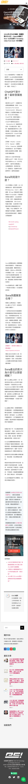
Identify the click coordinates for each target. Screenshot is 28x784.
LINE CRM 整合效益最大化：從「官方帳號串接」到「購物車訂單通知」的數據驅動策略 (16, 692)
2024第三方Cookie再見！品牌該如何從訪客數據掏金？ (15, 579)
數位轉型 (12, 9)
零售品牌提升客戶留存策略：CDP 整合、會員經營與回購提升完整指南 (16, 681)
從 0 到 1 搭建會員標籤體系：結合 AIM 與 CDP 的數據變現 (16, 671)
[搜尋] (22, 628)
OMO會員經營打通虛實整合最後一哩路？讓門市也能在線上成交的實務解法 (16, 661)
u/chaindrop (13, 226)
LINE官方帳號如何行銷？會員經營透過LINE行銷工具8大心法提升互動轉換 (15, 564)
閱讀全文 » (11, 666)
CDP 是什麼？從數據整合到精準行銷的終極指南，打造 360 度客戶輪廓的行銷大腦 (16, 703)
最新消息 (18, 9)
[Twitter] (14, 777)
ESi (9, 9)
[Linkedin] (18, 777)
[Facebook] (9, 777)
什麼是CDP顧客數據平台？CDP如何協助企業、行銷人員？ (15, 572)
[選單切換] (26, 3)
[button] (10, 24)
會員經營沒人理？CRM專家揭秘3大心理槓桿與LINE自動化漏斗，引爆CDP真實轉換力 (16, 713)
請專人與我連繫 (14, 551)
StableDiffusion (14, 229)
